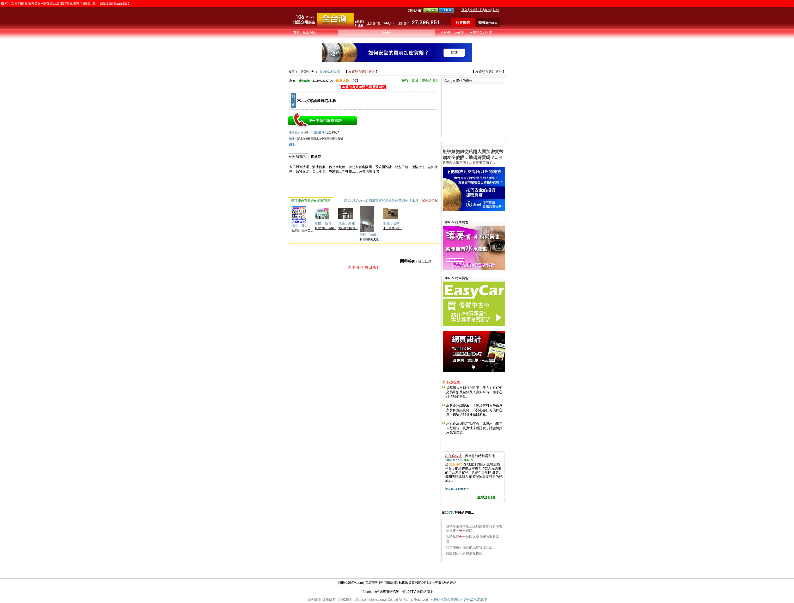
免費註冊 (476, 10)
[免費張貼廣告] (463, 26)
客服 (487, 10)
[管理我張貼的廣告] (488, 26)
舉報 (405, 80)
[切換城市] (335, 26)
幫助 (496, 10)
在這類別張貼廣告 (361, 72)
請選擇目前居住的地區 (113, 3)
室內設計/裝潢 (329, 72)
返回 (292, 80)
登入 (464, 10)
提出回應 (425, 261)
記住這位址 (430, 200)
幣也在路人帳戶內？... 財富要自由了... (473, 156)
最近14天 (309, 32)
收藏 (415, 80)
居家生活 (307, 72)
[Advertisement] (474, 110)
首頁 (296, 32)
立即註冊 (484, 497)
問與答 (316, 156)
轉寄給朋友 (430, 80)
